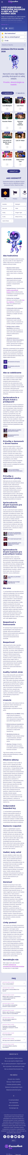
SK (13, 1140)
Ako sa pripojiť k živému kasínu (13, 1058)
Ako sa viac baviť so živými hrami (14, 1061)
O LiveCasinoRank (14, 1100)
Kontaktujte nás (13, 1108)
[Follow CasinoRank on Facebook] (4, 1136)
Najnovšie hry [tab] (21, 93)
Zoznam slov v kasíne (14, 1079)
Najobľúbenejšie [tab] (8, 93)
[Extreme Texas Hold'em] (20, 122)
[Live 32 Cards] (7, 159)
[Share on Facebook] (6, 28)
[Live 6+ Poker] (20, 141)
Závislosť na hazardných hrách (13, 1087)
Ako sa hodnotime (14, 1105)
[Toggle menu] (2, 1)
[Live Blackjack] (7, 104)
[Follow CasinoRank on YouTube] (15, 1136)
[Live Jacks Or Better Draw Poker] (7, 141)
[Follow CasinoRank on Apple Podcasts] (22, 1136)
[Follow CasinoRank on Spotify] (19, 1136)
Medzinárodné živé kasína (13, 1090)
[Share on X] (2, 28)
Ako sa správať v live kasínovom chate (13, 1066)
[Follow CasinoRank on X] (11, 1136)
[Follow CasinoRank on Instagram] (8, 1136)
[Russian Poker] (7, 122)
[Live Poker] (20, 104)
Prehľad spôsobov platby (14, 1084)
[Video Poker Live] (20, 159)
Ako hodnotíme (13, 1102)
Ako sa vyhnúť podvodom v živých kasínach (14, 1063)
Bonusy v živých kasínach (14, 1082)
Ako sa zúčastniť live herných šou (13, 1069)
